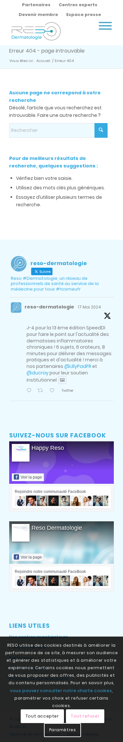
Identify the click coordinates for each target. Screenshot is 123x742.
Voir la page (31, 477)
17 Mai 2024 (89, 307)
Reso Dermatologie (56, 528)
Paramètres (62, 730)
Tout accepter (42, 716)
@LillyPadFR (77, 366)
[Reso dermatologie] (51, 32)
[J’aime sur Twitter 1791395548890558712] (54, 391)
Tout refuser (85, 716)
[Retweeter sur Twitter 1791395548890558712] (42, 391)
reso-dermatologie (49, 307)
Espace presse (83, 14)
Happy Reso (47, 448)
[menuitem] (36, 5)
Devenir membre (38, 14)
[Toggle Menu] (105, 26)
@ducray (38, 373)
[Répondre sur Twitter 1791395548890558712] (30, 391)
